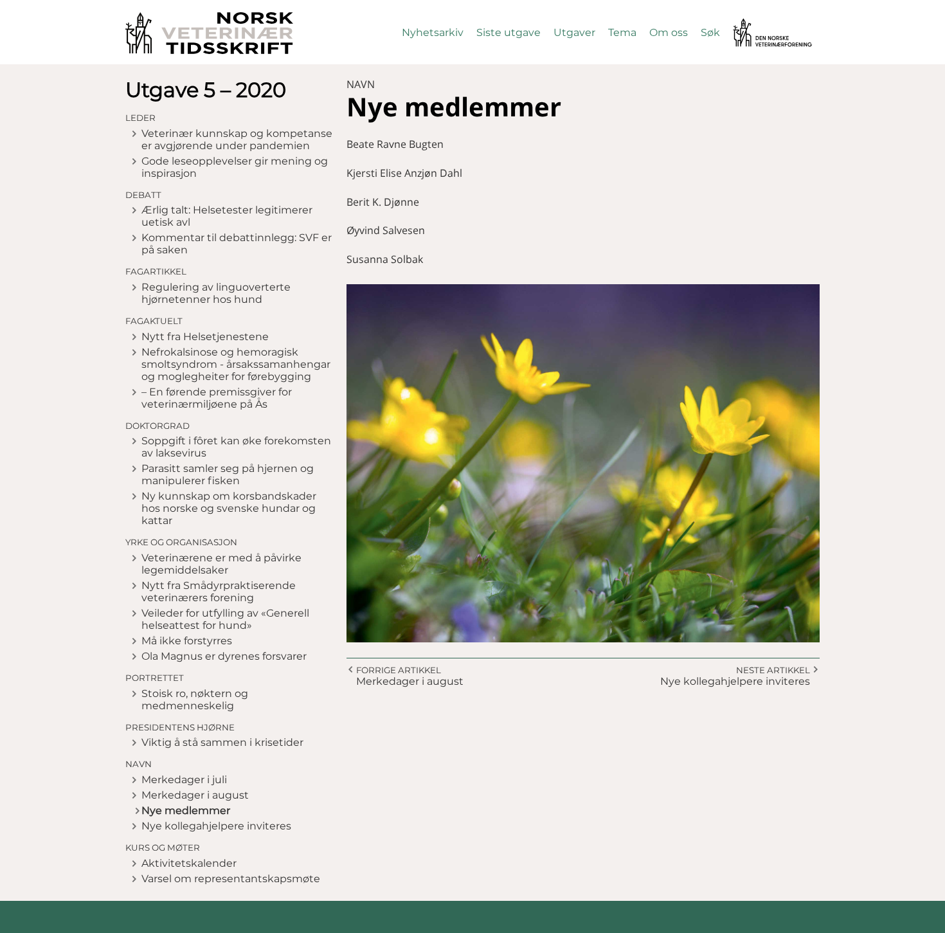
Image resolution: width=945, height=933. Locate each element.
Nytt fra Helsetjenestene (205, 337)
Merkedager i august (195, 795)
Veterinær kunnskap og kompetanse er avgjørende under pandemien (236, 139)
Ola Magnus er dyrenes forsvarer (224, 656)
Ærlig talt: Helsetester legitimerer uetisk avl (226, 216)
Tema (622, 32)
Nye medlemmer (185, 810)
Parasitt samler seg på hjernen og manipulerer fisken (227, 474)
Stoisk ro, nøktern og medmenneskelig (194, 699)
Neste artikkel (773, 670)
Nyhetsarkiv (433, 32)
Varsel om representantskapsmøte (230, 879)
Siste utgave (508, 32)
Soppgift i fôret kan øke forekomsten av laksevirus (236, 447)
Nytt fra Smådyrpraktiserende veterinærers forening (218, 591)
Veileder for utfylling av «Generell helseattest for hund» (225, 619)
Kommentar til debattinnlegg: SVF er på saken (236, 243)
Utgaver (574, 32)
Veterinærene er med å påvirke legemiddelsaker (221, 564)
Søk (710, 32)
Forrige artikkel (398, 670)
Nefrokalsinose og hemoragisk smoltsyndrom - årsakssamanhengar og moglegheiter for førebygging (235, 364)
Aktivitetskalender (189, 863)
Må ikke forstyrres (186, 641)
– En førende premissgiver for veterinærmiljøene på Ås (216, 398)
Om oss (668, 32)
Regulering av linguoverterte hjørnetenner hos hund (216, 293)
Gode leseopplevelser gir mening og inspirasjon (234, 167)
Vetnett (753, 24)
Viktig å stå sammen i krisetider (222, 742)
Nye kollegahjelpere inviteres (216, 826)
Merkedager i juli (184, 780)
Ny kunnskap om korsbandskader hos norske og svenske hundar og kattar (228, 508)
